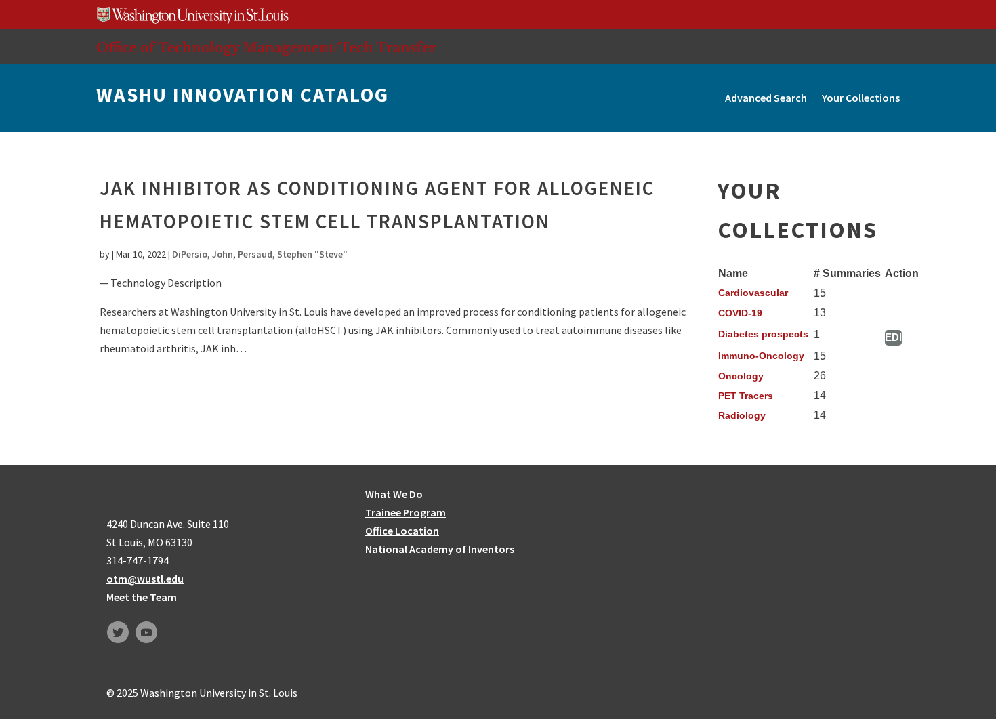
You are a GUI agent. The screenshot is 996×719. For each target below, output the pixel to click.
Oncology (741, 376)
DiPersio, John (202, 254)
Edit (893, 337)
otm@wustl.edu (145, 579)
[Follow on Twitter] (117, 632)
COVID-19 (740, 313)
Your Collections (861, 97)
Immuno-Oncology (761, 355)
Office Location (402, 530)
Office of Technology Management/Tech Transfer (266, 47)
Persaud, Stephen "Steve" (293, 254)
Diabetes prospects (763, 334)
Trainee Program (405, 512)
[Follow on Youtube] (146, 632)
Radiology (742, 415)
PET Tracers (745, 395)
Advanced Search (766, 97)
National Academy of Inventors (439, 549)
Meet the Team (141, 597)
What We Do (394, 494)
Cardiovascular (753, 292)
